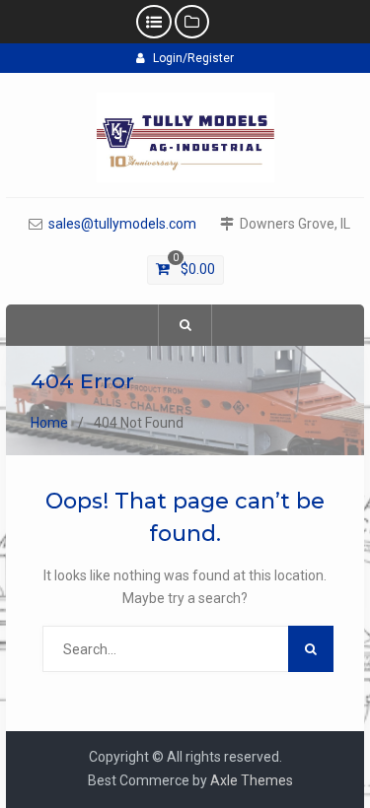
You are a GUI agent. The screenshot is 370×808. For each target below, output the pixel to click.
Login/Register (193, 58)
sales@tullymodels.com (122, 224)
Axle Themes (251, 780)
